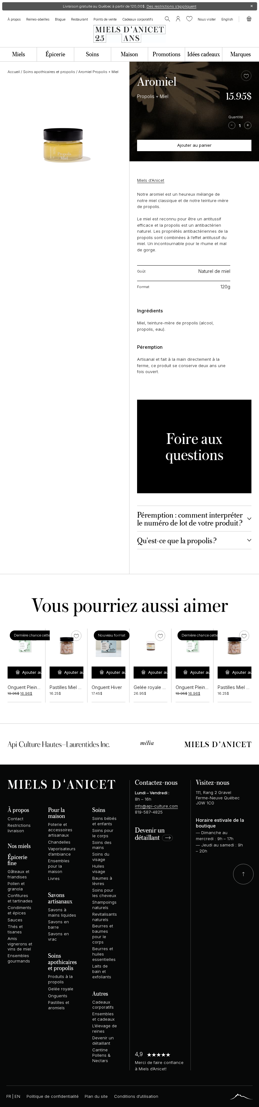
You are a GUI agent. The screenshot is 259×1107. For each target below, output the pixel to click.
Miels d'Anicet (150, 180)
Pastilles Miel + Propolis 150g (80, 687)
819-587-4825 (149, 812)
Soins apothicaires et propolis (49, 72)
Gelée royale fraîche (155, 687)
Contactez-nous (156, 782)
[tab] (194, 518)
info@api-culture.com (156, 806)
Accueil (14, 72)
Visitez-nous (212, 782)
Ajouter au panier (194, 145)
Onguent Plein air (25, 687)
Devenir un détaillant (150, 834)
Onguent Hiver (107, 687)
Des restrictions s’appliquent (171, 6)
